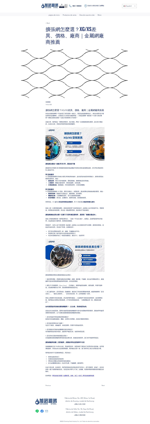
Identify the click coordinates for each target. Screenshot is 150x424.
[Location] (85, 6)
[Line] (37, 411)
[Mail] (47, 411)
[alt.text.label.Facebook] (42, 411)
